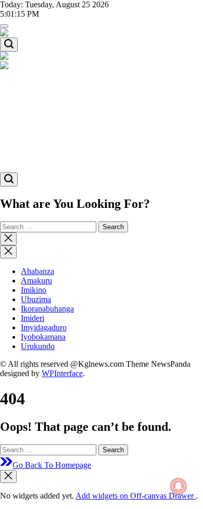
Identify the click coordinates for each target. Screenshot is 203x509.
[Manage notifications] (178, 486)
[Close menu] (8, 476)
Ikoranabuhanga (47, 121)
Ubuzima (36, 112)
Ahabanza (37, 84)
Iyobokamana (43, 149)
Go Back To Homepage (51, 465)
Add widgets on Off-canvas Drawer (135, 495)
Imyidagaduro (44, 140)
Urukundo (38, 159)
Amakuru (36, 93)
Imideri (32, 131)
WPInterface (62, 373)
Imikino (33, 102)
